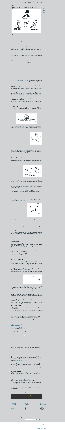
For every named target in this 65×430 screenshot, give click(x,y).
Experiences (29, 2)
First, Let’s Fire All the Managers (23, 200)
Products (26, 408)
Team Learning (27, 404)
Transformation (12, 405)
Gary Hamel (18, 200)
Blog (11, 409)
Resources (25, 2)
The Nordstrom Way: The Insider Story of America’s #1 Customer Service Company (21, 246)
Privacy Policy (26, 413)
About (38, 2)
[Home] (33, 2)
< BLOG (12, 5)
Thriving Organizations (46, 12)
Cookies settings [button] (38, 428)
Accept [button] (42, 428)
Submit (38, 419)
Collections (26, 409)
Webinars (12, 410)
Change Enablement (13, 404)
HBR (14, 200)
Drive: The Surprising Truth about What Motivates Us (18, 80)
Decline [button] (45, 428)
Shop (35, 2)
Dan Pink (25, 80)
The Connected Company (30, 392)
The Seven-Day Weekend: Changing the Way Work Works (21, 360)
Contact (41, 2)
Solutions (21, 2)
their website (39, 199)
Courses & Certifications (27, 405)
